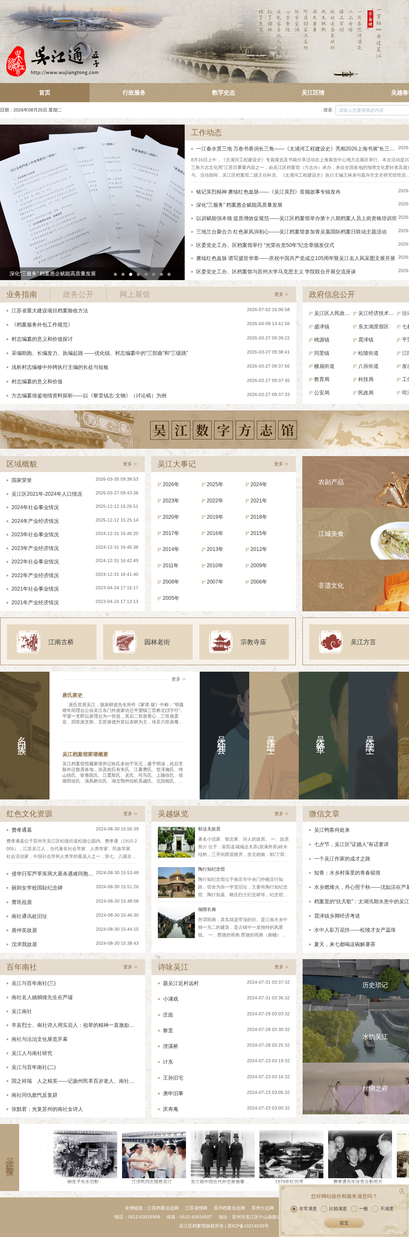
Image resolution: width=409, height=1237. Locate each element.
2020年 (171, 517)
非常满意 (308, 1208)
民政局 (366, 392)
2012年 (259, 549)
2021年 (259, 500)
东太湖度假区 (373, 326)
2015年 (259, 533)
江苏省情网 (196, 1207)
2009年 (259, 565)
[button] (115, 274)
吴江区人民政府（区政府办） (333, 313)
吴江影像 (10, 1157)
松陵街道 (368, 353)
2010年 (215, 565)
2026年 (171, 484)
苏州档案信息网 (229, 1207)
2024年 (259, 484)
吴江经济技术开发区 (377, 313)
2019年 (215, 517)
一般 (363, 1208)
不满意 (387, 1208)
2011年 (171, 565)
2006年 (259, 581)
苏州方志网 (262, 1207)
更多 (278, 294)
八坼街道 (368, 366)
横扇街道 (324, 366)
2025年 (215, 484)
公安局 (321, 392)
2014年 (171, 549)
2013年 (215, 549)
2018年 (259, 517)
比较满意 (338, 1208)
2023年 (171, 500)
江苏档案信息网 (163, 1207)
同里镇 (321, 353)
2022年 (215, 500)
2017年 (171, 533)
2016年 (215, 533)
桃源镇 (321, 339)
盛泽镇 (321, 326)
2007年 (215, 581)
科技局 (366, 379)
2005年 (171, 598)
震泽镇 (366, 339)
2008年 (171, 581)
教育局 (321, 379)
